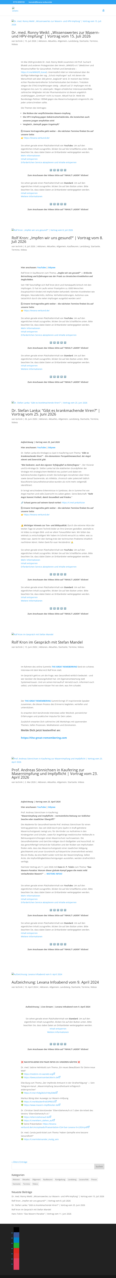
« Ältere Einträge (19, 1162)
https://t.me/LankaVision (73, 502)
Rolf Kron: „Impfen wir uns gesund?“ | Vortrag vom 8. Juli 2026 (57, 239)
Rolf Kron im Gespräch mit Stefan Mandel (47, 642)
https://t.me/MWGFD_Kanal (34, 72)
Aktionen (42, 41)
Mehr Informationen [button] (30, 155)
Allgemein (62, 41)
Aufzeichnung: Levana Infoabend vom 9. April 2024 (55, 982)
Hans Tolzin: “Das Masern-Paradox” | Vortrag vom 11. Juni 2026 (41, 1213)
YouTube (41, 447)
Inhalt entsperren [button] (29, 159)
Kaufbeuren (73, 246)
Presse (94, 1179)
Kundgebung (60, 1179)
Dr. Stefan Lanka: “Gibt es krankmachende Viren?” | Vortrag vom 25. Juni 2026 (56, 412)
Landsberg (73, 41)
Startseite (84, 41)
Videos (15, 44)
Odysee (51, 447)
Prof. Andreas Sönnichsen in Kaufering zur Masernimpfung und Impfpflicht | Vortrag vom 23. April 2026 (55, 773)
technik (19, 41)
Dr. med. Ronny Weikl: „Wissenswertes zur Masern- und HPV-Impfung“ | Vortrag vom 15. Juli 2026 (55, 34)
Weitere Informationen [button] (31, 196)
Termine (94, 41)
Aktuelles (52, 41)
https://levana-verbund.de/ (37, 138)
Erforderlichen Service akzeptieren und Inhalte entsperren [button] (49, 162)
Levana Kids (84, 1179)
